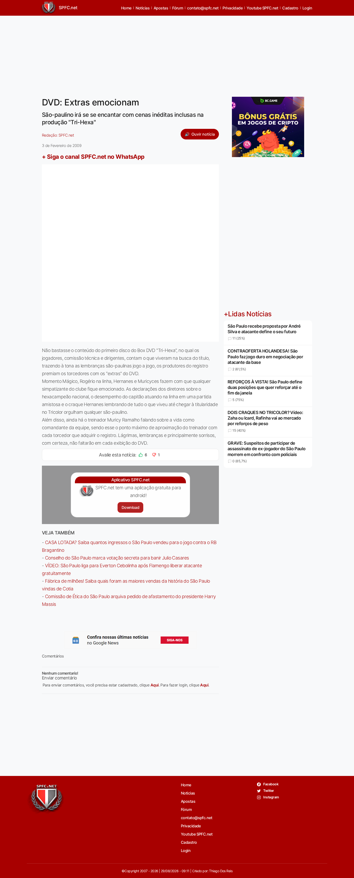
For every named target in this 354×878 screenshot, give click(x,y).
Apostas (161, 8)
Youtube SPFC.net (262, 8)
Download (130, 507)
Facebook (270, 784)
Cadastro (290, 8)
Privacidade (233, 8)
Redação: (58, 135)
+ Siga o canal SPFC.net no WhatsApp (93, 156)
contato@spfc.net (202, 8)
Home (126, 8)
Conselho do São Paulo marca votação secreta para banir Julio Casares (117, 558)
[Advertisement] (177, 53)
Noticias (143, 8)
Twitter (268, 790)
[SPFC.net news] (130, 640)
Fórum (177, 8)
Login (307, 8)
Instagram (271, 797)
